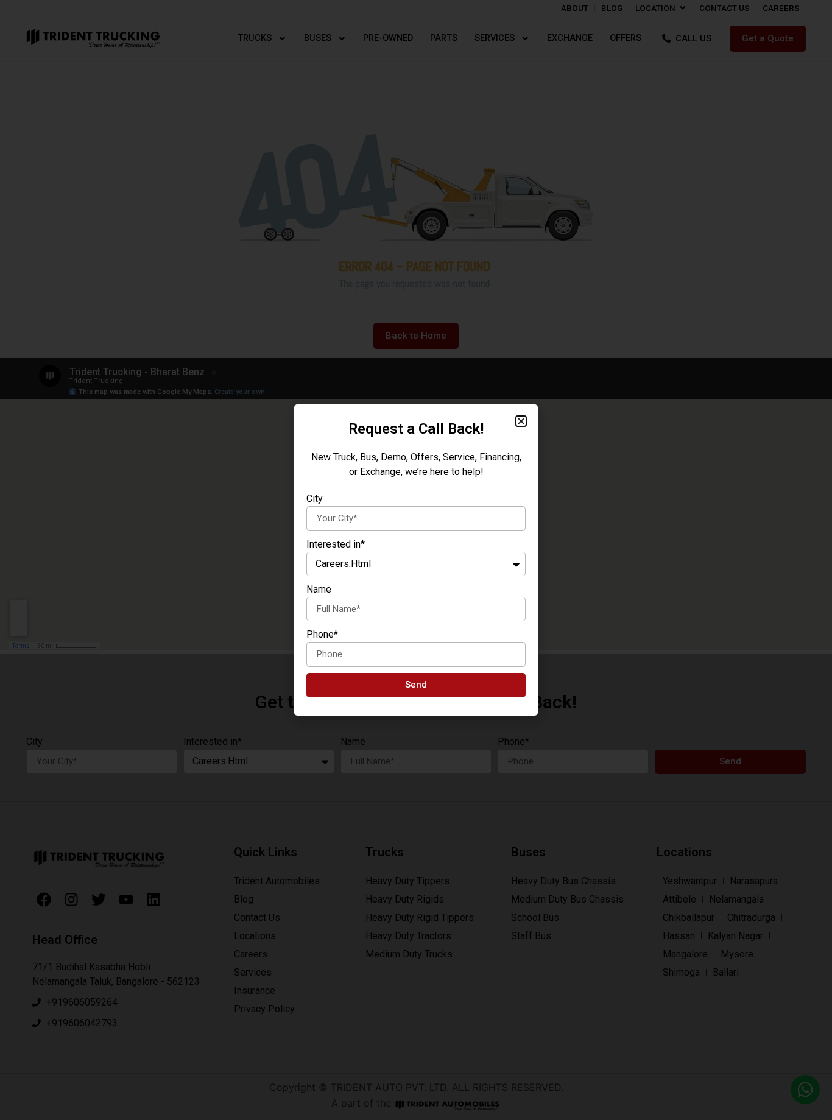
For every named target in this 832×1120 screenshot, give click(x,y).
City (314, 498)
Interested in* (335, 544)
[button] (521, 421)
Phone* (322, 634)
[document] (416, 560)
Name (318, 589)
